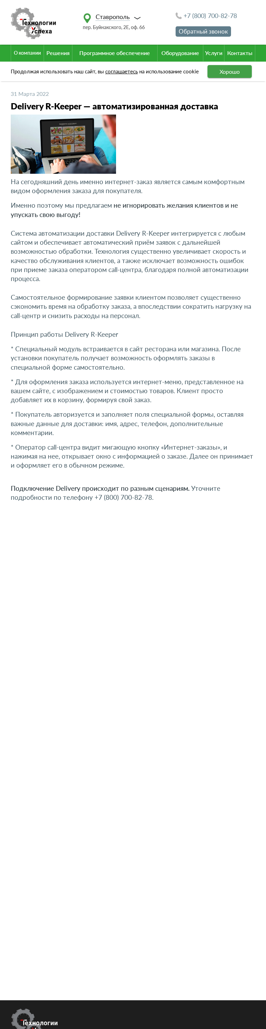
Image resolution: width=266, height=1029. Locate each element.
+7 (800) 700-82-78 (210, 15)
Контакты (239, 52)
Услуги (213, 52)
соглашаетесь (121, 71)
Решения (58, 52)
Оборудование (180, 52)
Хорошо (230, 71)
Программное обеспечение (114, 52)
